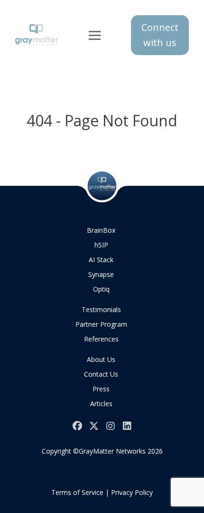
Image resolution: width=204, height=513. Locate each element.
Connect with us (159, 35)
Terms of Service (77, 492)
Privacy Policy (132, 492)
